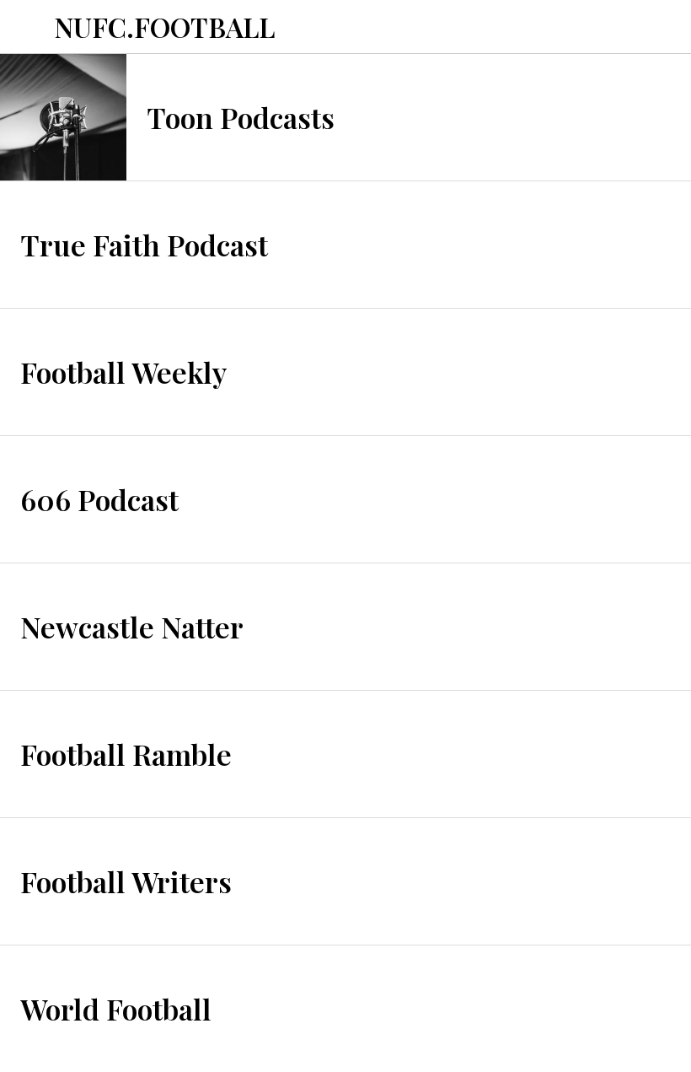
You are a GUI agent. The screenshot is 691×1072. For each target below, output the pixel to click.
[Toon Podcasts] (620, 27)
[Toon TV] (664, 27)
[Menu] (27, 27)
